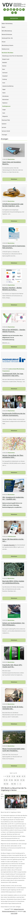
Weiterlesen (14, 179)
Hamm (3, 93)
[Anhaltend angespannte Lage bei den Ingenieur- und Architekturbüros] (14, 192)
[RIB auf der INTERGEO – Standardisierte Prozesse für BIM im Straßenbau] (14, 318)
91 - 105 (11, 780)
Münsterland (5, 100)
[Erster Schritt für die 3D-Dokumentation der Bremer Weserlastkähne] (14, 695)
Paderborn (4, 103)
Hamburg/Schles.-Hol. (7, 38)
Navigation (14, 18)
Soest (3, 113)
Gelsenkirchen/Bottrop (7, 86)
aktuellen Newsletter (9, 545)
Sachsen (4, 127)
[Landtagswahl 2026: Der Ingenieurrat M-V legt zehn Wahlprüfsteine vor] (14, 360)
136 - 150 (6, 784)
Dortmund (4, 73)
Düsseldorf (5, 76)
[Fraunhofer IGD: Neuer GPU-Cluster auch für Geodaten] (14, 653)
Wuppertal (5, 116)
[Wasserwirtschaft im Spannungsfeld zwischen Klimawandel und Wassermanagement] (14, 234)
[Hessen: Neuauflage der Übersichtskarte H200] (14, 443)
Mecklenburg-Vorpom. (7, 45)
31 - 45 (13, 776)
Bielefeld (4, 63)
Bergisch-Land (5, 59)
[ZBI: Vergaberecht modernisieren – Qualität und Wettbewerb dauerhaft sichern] (14, 485)
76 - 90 (5, 780)
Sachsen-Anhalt (6, 131)
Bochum (4, 66)
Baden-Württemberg (7, 24)
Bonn (3, 69)
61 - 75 (23, 776)
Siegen (4, 110)
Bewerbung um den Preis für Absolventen (12, 56)
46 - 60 (18, 776)
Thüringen (4, 135)
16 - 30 (8, 776)
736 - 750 (13, 784)
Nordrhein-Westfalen (7, 53)
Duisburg (4, 79)
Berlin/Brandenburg (7, 31)
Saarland (4, 124)
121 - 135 (22, 780)
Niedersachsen (5, 49)
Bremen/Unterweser (7, 35)
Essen (3, 83)
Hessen (3, 42)
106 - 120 (16, 780)
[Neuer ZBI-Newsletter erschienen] (14, 527)
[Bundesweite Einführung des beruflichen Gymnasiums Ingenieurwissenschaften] (14, 401)
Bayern (3, 27)
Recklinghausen (6, 106)
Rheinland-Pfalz (6, 120)
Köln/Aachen (5, 96)
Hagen (3, 89)
